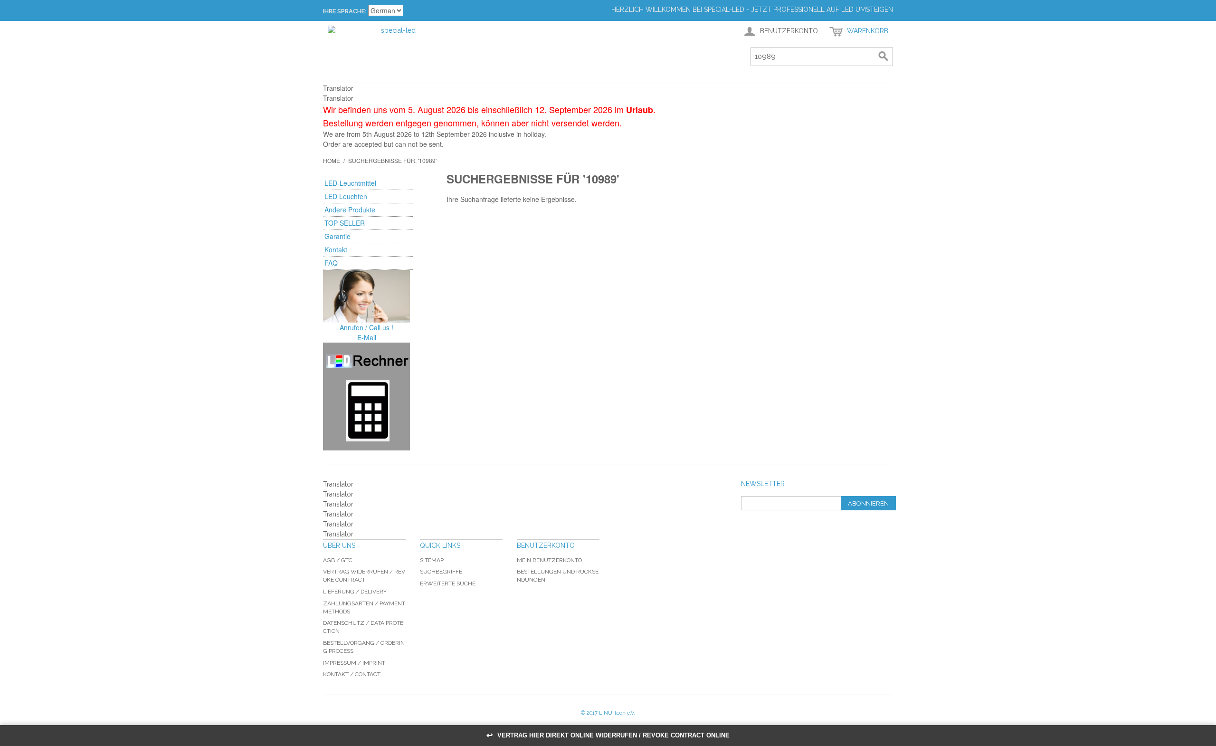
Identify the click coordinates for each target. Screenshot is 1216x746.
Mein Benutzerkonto (549, 560)
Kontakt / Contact (351, 674)
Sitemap (432, 560)
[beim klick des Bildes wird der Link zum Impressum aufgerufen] (366, 296)
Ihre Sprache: (344, 11)
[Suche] (883, 56)
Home (331, 160)
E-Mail (366, 337)
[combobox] (821, 56)
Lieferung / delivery (355, 591)
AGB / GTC (337, 560)
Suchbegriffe (441, 571)
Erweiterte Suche (447, 583)
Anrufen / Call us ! (366, 327)
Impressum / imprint (354, 663)
